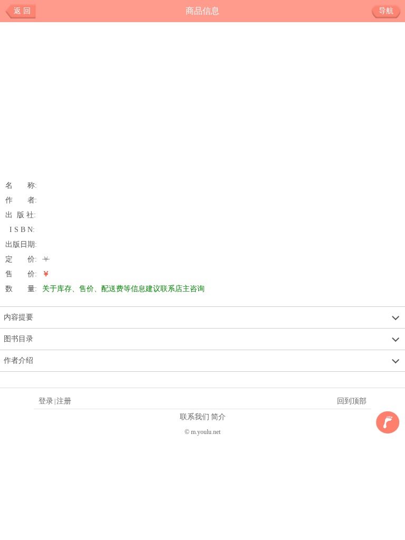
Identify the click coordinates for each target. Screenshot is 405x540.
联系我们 (194, 416)
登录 (45, 401)
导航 (386, 11)
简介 (218, 416)
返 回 (22, 11)
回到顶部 (352, 401)
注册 (63, 401)
